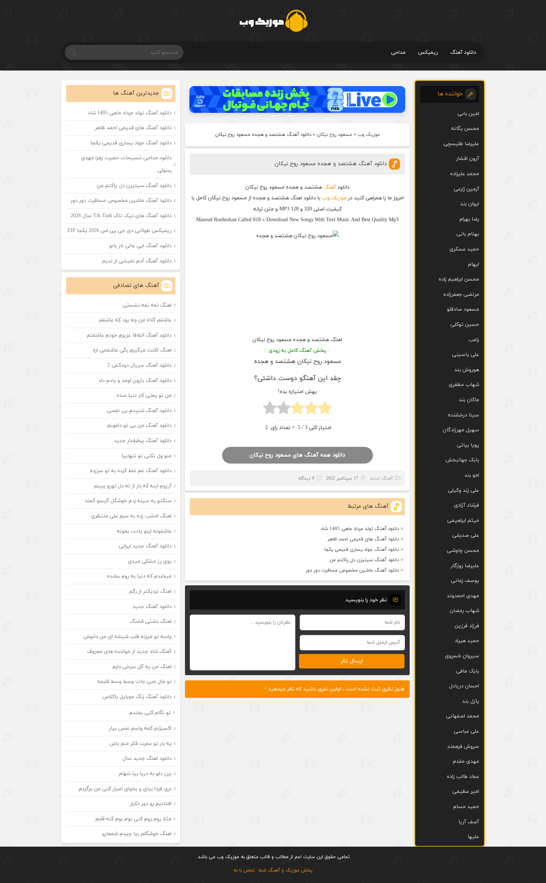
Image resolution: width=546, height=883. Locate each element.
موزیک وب (369, 134)
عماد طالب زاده (463, 776)
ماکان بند (469, 399)
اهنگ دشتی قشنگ (151, 621)
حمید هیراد (467, 640)
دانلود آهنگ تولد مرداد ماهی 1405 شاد (360, 529)
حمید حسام (466, 806)
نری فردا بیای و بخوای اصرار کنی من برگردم (125, 788)
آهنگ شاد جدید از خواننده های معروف (129, 651)
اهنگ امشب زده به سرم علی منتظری (131, 516)
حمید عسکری (464, 249)
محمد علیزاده (464, 173)
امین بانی (468, 113)
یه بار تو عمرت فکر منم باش (141, 743)
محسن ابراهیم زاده (459, 279)
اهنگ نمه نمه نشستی (147, 305)
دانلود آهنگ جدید (152, 606)
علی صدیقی (465, 535)
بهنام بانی (467, 234)
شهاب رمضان (464, 610)
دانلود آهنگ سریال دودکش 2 (139, 365)
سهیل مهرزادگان (461, 430)
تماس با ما (244, 870)
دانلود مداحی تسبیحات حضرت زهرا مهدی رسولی (126, 164)
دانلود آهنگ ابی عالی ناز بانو (140, 245)
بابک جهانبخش (462, 460)
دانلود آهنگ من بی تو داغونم (139, 425)
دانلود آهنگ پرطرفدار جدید (143, 440)
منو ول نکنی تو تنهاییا (146, 456)
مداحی (398, 52)
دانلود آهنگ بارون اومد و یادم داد (135, 380)
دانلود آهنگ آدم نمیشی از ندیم (137, 261)
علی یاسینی (465, 354)
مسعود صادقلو (463, 309)
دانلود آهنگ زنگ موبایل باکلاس (137, 696)
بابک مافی (467, 671)
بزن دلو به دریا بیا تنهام (145, 773)
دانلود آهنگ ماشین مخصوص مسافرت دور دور (352, 570)
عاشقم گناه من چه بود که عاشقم (135, 320)
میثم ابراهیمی (463, 520)
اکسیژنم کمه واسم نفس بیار (140, 728)
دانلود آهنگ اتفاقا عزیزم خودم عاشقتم (129, 335)
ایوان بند (469, 203)
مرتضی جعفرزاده (461, 294)
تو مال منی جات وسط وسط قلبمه (134, 681)
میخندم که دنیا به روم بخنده (139, 576)
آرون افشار (467, 158)
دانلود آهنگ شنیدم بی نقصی (139, 410)
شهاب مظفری (464, 384)
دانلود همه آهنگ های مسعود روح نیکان (297, 455)
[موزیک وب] (273, 21)
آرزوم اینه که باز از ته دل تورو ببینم (133, 486)
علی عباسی (466, 731)
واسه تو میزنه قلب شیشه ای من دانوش (128, 636)
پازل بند (470, 701)
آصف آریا (468, 821)
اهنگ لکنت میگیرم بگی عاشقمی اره (132, 350)
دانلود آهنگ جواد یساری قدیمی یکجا (361, 549)
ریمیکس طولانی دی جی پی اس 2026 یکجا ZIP (119, 230)
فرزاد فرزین (467, 625)
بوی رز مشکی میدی (150, 561)
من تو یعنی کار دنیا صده (144, 395)
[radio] (325, 410)
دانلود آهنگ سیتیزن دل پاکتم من (364, 560)
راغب (473, 339)
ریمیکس (428, 52)
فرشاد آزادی (466, 505)
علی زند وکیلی (463, 490)
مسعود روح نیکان (334, 134)
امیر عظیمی (465, 791)
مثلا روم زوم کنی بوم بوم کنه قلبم (133, 819)
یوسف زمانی (465, 580)
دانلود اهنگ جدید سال (147, 758)
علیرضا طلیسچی (461, 143)
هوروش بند (466, 369)
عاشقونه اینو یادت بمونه (144, 531)
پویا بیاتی (468, 445)
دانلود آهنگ (463, 52)
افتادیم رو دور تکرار (151, 803)
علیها (473, 836)
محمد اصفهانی (462, 716)
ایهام (473, 264)
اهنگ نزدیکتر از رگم (150, 591)
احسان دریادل (464, 686)
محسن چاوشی (463, 550)
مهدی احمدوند (463, 595)
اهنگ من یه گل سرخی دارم (142, 666)
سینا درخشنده (463, 415)
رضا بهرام (469, 219)
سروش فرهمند (463, 746)
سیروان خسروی (462, 656)
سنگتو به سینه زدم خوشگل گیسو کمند (128, 500)
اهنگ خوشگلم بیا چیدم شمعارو (137, 833)
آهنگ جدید (381, 478)
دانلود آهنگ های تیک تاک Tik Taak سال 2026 (121, 215)
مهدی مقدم (466, 761)
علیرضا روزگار (465, 565)
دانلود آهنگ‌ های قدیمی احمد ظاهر (363, 539)
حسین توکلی (465, 324)
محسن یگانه (465, 128)
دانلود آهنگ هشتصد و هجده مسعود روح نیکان (330, 164)
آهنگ (330, 187)
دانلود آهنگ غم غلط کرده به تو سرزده (131, 470)
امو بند (471, 475)
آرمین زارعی (466, 189)
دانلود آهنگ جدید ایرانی (145, 546)
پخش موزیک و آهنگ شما (285, 870)
